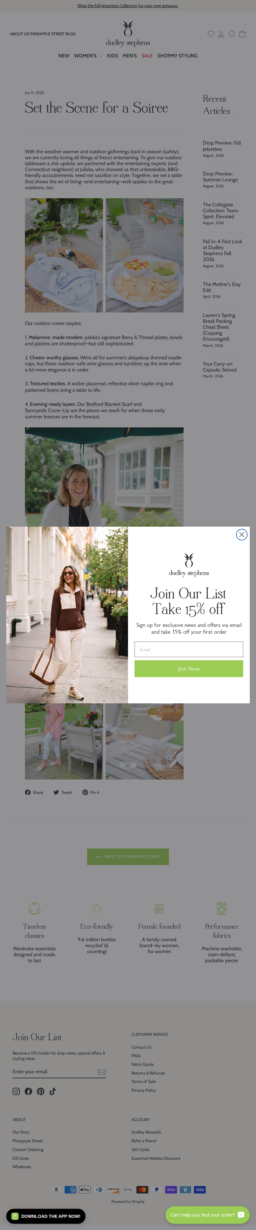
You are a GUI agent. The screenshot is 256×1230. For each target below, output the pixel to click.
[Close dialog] (241, 534)
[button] (46, 1216)
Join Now (189, 668)
